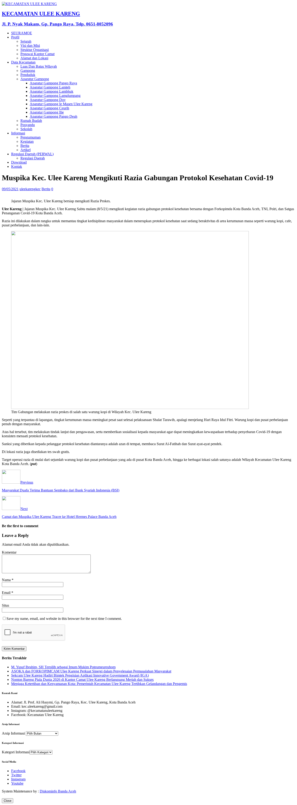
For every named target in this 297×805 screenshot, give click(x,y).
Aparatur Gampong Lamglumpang (55, 96)
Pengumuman (30, 137)
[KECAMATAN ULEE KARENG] (29, 4)
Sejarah (25, 41)
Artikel (25, 150)
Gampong (27, 71)
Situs (5, 605)
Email (6, 593)
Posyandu (27, 125)
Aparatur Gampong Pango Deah (53, 116)
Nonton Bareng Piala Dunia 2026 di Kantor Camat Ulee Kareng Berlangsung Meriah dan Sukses (82, 679)
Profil (15, 37)
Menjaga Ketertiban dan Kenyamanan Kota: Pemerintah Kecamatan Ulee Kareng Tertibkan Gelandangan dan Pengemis (99, 684)
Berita (24, 146)
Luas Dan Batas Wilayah (38, 66)
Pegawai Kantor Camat (37, 54)
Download (19, 162)
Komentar (9, 552)
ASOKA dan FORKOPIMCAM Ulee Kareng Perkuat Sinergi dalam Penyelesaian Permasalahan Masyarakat (91, 671)
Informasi (18, 133)
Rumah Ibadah (31, 121)
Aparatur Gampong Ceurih (49, 108)
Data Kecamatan (23, 62)
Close (7, 800)
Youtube (17, 783)
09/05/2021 (10, 189)
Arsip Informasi (13, 733)
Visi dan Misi (30, 46)
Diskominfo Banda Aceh (58, 791)
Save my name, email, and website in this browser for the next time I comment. (64, 619)
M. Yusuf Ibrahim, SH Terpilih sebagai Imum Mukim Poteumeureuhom (63, 667)
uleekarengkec (30, 189)
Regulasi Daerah (32, 158)
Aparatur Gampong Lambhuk (51, 91)
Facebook (18, 771)
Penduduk (27, 75)
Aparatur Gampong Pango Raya (53, 83)
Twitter (16, 775)
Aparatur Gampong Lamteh (50, 87)
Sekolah (26, 129)
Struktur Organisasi (34, 50)
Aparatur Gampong (34, 79)
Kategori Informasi (15, 752)
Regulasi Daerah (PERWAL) (32, 154)
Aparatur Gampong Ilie (47, 112)
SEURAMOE (21, 33)
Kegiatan (27, 141)
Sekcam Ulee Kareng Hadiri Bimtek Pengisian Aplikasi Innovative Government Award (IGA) (80, 675)
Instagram (18, 779)
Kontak (16, 166)
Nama (7, 580)
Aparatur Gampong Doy (48, 100)
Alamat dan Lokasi (34, 58)
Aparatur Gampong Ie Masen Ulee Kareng (61, 104)
